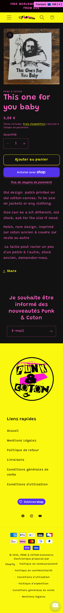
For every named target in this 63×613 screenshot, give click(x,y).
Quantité (10, 134)
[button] (9, 17)
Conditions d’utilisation (33, 577)
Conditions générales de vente (27, 472)
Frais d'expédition (34, 124)
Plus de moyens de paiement (31, 182)
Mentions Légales (21, 440)
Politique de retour (23, 450)
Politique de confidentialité (33, 571)
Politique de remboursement (39, 564)
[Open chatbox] (55, 606)
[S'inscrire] (51, 331)
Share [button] (11, 271)
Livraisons (15, 460)
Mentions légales (33, 597)
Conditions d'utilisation (27, 484)
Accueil (13, 431)
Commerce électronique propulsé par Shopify (29, 560)
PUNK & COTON (29, 555)
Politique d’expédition (34, 584)
